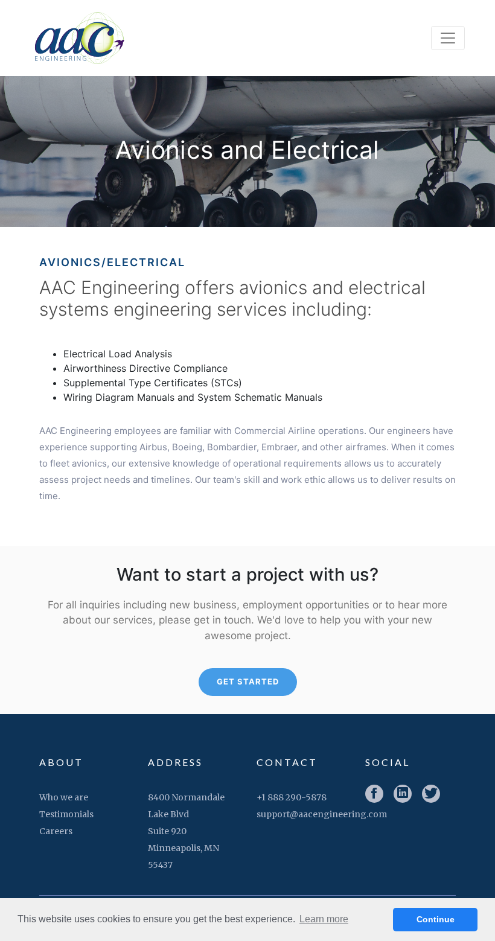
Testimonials (66, 814)
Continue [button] (436, 919)
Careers (55, 831)
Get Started (248, 681)
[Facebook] (374, 794)
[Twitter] (431, 794)
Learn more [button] (323, 919)
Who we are (63, 797)
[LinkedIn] (403, 794)
